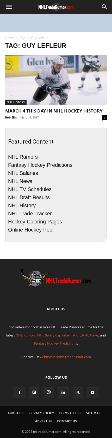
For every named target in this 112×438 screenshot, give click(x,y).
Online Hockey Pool (30, 230)
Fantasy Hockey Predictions (40, 165)
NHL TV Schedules (30, 189)
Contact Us (67, 421)
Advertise (43, 421)
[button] (9, 7)
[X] (78, 392)
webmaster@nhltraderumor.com (65, 356)
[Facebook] (19, 392)
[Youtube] (92, 392)
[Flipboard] (34, 392)
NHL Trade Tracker (30, 213)
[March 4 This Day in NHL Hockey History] (56, 80)
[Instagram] (48, 392)
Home (9, 37)
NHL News (20, 181)
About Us (15, 413)
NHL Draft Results (29, 197)
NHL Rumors (23, 157)
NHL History (16, 102)
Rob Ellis (11, 117)
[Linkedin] (63, 392)
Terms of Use (70, 413)
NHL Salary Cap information (58, 335)
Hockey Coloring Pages (35, 221)
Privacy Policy (41, 413)
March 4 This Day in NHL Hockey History (54, 111)
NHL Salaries (23, 173)
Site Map (93, 413)
